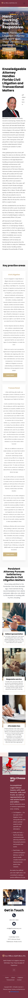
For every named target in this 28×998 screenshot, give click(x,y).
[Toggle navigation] (24, 3)
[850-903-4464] (14, 915)
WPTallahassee (14, 991)
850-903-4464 (14, 920)
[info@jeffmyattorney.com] (14, 924)
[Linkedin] (14, 969)
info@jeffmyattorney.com (14, 928)
